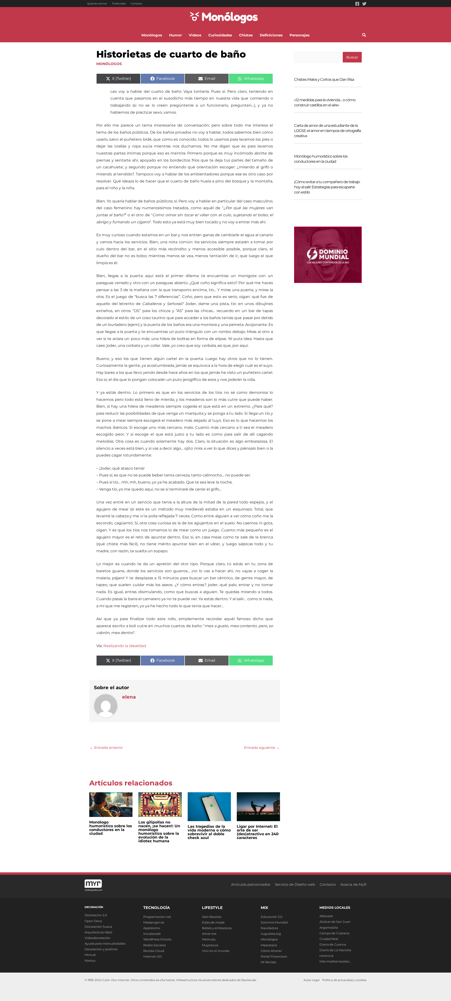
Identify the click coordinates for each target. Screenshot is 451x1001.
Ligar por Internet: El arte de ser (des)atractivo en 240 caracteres (258, 832)
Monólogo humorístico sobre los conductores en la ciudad (110, 828)
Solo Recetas (211, 917)
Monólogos (109, 64)
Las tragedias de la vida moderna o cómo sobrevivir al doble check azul (209, 832)
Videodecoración (97, 938)
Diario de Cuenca (332, 944)
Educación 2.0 (271, 917)
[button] (364, 35)
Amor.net (209, 933)
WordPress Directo (157, 939)
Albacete (326, 916)
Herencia (326, 956)
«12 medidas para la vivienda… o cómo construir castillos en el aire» (324, 102)
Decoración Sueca (98, 926)
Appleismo (151, 928)
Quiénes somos (97, 3)
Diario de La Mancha (335, 950)
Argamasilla (328, 927)
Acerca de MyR (353, 884)
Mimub (90, 955)
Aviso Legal (311, 980)
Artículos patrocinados (250, 884)
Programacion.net (157, 917)
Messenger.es (153, 922)
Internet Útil (152, 956)
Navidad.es (269, 928)
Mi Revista (268, 962)
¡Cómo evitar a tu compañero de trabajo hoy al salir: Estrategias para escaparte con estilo (327, 187)
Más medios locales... (335, 961)
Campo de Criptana (334, 933)
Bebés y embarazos (217, 928)
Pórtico (90, 960)
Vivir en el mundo (215, 951)
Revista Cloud (153, 951)
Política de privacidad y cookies (344, 980)
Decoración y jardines (101, 949)
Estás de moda (213, 922)
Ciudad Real (328, 939)
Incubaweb (152, 933)
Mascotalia (269, 945)
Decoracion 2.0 (96, 915)
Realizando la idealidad (124, 646)
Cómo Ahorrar (271, 951)
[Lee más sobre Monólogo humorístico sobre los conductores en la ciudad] (110, 804)
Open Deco (93, 921)
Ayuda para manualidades (105, 943)
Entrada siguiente (262, 747)
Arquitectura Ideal (98, 932)
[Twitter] (364, 4)
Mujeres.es (210, 945)
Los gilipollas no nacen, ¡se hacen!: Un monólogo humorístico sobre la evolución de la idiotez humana (159, 831)
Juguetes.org (271, 933)
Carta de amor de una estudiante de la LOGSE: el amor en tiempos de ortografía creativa (327, 130)
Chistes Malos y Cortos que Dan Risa (324, 79)
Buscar (352, 57)
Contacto (136, 3)
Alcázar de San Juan (334, 922)
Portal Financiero (274, 956)
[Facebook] (357, 4)
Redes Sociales (154, 945)
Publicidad (118, 3)
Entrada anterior (106, 747)
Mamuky (209, 939)
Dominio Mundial (274, 922)
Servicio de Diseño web (295, 884)
